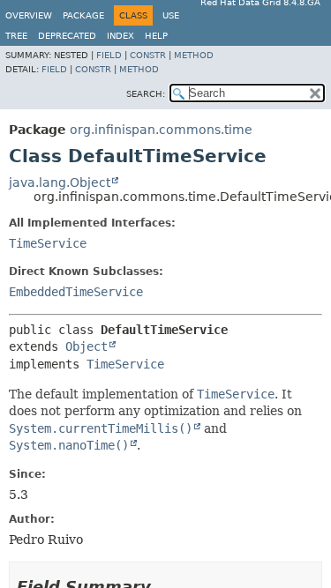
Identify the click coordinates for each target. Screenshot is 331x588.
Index (120, 36)
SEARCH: (145, 94)
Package (83, 15)
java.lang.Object (59, 182)
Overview (28, 15)
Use (170, 15)
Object (86, 346)
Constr (148, 55)
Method (194, 55)
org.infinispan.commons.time (161, 130)
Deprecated (67, 36)
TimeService (48, 243)
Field (109, 55)
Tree (16, 36)
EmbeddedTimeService (76, 292)
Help (156, 36)
